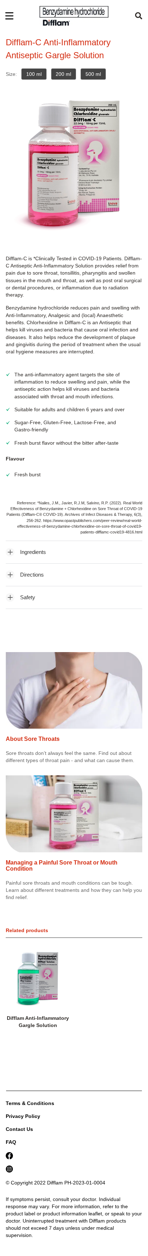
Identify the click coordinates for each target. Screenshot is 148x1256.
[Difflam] (74, 16)
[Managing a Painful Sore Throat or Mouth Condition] (74, 817)
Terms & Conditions (30, 1103)
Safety (27, 597)
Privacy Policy (23, 1116)
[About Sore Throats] (74, 694)
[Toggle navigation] (9, 15)
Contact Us (19, 1129)
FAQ (11, 1142)
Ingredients (33, 552)
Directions (32, 575)
